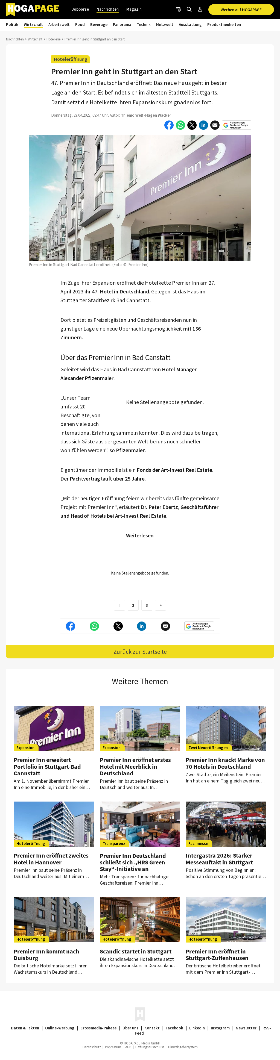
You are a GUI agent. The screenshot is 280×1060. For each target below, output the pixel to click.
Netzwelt (164, 24)
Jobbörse (80, 9)
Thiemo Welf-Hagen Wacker (146, 115)
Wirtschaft (33, 24)
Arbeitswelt (59, 24)
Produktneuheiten (224, 24)
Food (80, 24)
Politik (12, 24)
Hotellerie (53, 39)
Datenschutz (92, 1047)
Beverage (98, 24)
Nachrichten (108, 9)
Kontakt (152, 1027)
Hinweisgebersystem (183, 1047)
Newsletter (246, 1027)
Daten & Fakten (25, 1027)
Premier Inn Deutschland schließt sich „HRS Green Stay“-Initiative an (133, 862)
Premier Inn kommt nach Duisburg (46, 954)
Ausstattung (190, 24)
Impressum (113, 1047)
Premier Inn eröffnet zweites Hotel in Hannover (51, 859)
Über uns (130, 1027)
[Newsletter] (178, 9)
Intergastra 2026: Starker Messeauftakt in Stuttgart (219, 859)
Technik (144, 24)
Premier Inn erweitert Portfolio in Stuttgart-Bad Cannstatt (47, 766)
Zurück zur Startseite (140, 651)
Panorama (122, 24)
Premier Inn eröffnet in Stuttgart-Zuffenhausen (217, 954)
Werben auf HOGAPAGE (241, 9)
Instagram (220, 1027)
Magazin (134, 9)
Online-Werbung (59, 1027)
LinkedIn (197, 1027)
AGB (128, 1047)
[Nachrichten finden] (189, 9)
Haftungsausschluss (149, 1047)
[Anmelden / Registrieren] (200, 9)
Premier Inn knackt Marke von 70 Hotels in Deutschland (225, 763)
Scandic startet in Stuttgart (135, 951)
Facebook (174, 1027)
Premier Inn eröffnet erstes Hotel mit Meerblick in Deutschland (135, 766)
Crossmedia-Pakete (98, 1027)
